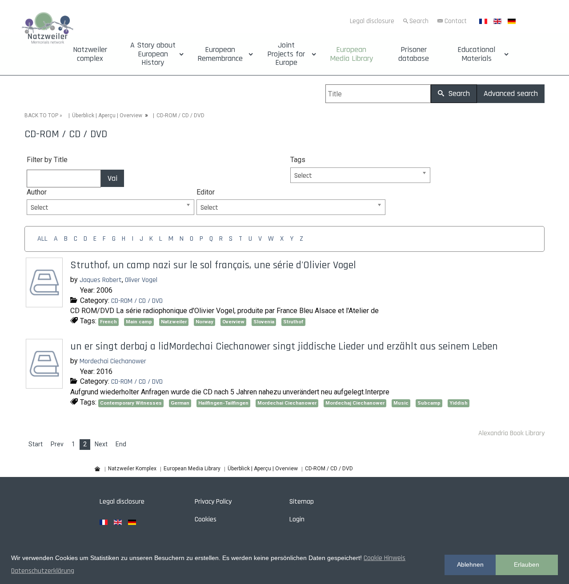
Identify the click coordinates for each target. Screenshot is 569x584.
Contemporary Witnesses (131, 403)
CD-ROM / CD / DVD (137, 301)
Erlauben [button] (526, 564)
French (108, 322)
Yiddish (458, 403)
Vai (112, 178)
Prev (57, 444)
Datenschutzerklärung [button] (42, 571)
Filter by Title (47, 159)
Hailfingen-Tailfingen (223, 403)
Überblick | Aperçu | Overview (107, 115)
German (180, 403)
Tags (297, 159)
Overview (233, 322)
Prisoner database (413, 54)
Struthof (293, 322)
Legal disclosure (372, 21)
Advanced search (511, 93)
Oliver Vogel (141, 280)
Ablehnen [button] (470, 564)
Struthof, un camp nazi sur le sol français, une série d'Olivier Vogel (213, 265)
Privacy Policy (213, 501)
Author (37, 192)
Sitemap (301, 501)
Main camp (139, 322)
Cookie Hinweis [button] (384, 558)
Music (401, 403)
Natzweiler (174, 322)
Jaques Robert (101, 280)
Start (35, 444)
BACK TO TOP (41, 115)
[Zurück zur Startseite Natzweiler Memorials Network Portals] (47, 29)
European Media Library (351, 54)
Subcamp (429, 403)
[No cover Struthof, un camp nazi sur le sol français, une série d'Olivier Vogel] (45, 304)
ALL (42, 238)
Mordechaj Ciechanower (355, 403)
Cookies (205, 519)
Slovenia (263, 322)
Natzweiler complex (90, 54)
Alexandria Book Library (511, 433)
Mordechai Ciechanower (113, 361)
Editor (205, 192)
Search (419, 21)
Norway (204, 322)
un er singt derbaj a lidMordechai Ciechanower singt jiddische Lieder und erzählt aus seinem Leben (284, 346)
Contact (456, 21)
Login (297, 519)
